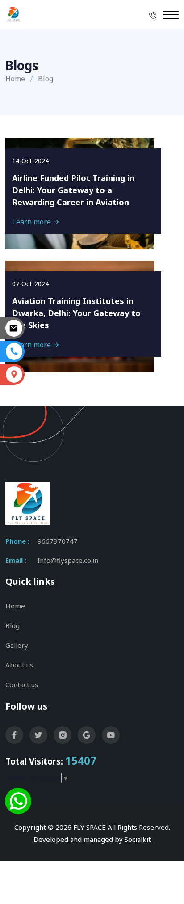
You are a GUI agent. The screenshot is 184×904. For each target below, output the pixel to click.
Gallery (16, 645)
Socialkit (138, 839)
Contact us (21, 684)
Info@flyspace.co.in (68, 560)
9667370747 (58, 540)
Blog (12, 625)
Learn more (32, 222)
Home (15, 79)
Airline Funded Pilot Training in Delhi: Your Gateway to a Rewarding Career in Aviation (73, 190)
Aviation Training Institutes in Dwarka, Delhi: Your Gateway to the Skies (76, 313)
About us (19, 664)
